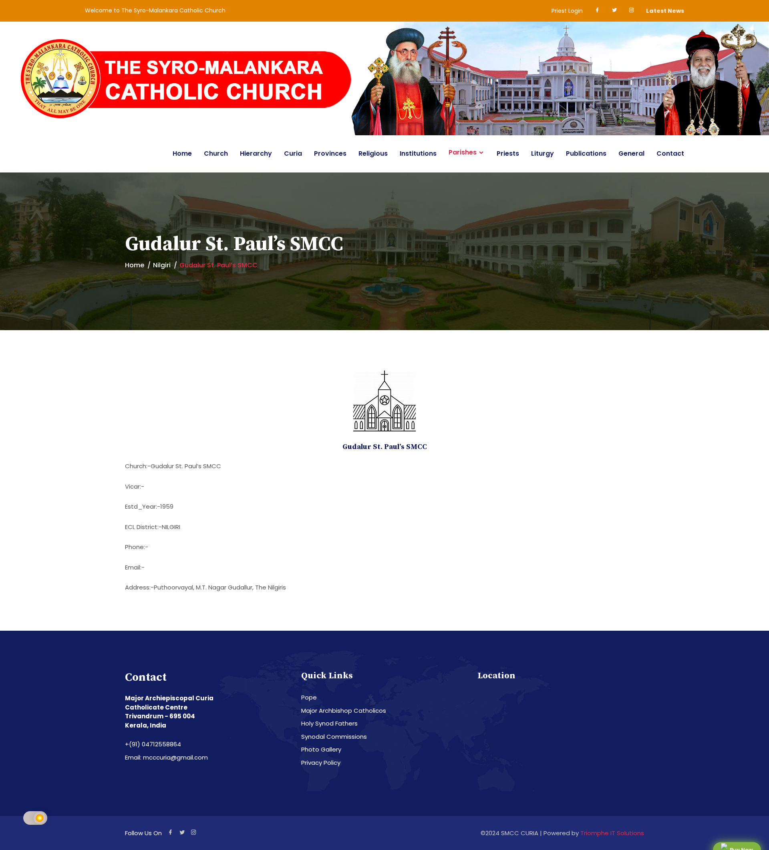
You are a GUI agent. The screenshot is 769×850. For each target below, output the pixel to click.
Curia (293, 153)
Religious (373, 153)
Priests (508, 153)
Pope (309, 697)
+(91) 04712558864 (153, 744)
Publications (586, 153)
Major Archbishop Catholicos (343, 710)
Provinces (330, 153)
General (631, 153)
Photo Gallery (321, 749)
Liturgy (542, 153)
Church (216, 153)
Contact (670, 153)
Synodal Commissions (334, 736)
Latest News (665, 11)
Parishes (463, 152)
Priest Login (567, 11)
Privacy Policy (320, 762)
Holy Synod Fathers (329, 723)
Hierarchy (256, 153)
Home (182, 153)
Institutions (418, 153)
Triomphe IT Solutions (612, 833)
